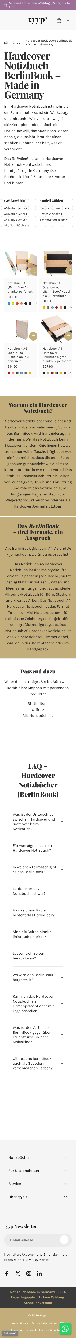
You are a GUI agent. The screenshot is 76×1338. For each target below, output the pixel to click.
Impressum (17, 1329)
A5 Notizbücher (15, 208)
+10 (70, 307)
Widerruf (10, 1333)
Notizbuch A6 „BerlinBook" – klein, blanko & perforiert (19, 355)
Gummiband (53, 208)
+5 (35, 373)
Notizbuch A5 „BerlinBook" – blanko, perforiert (20, 287)
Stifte (36, 709)
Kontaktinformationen (51, 1329)
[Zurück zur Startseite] (6, 42)
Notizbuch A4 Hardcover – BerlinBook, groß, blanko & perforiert (57, 355)
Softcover (50, 214)
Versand (31, 1329)
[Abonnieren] (64, 1239)
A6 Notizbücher (15, 214)
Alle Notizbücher (15, 225)
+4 (70, 373)
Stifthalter (37, 703)
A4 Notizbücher (14, 220)
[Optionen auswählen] (34, 271)
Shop (16, 42)
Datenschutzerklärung (44, 1323)
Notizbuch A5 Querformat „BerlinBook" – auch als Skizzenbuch (57, 289)
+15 (35, 303)
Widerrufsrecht (20, 1323)
